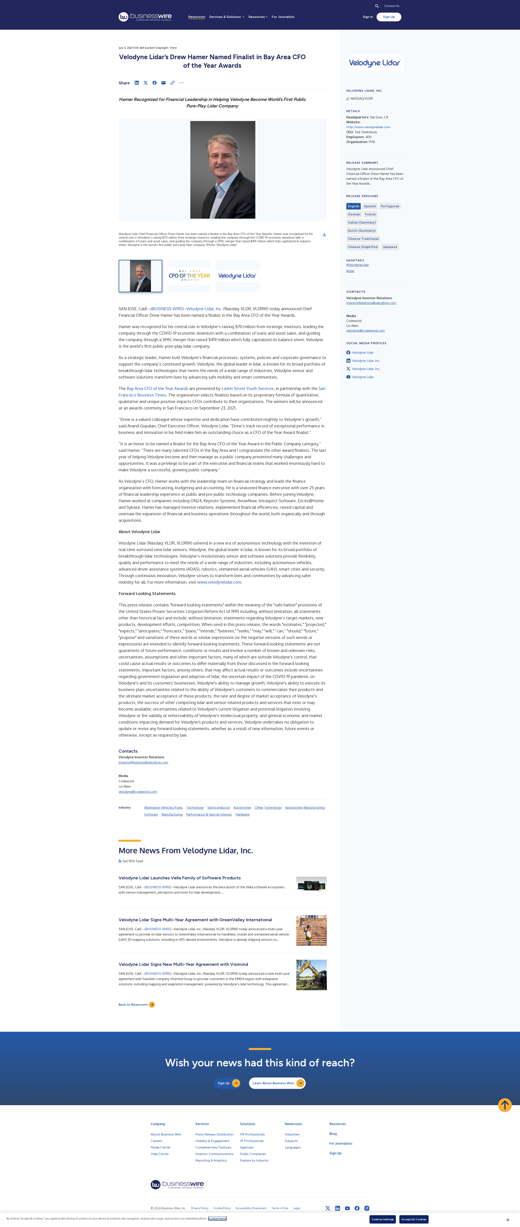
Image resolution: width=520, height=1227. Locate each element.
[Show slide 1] (140, 276)
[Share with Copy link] (172, 83)
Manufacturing (172, 814)
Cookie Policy (217, 1218)
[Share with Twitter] (145, 83)
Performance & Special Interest (209, 814)
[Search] (377, 6)
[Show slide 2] (189, 276)
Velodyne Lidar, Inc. (204, 308)
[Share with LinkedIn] (136, 83)
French (370, 214)
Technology (195, 808)
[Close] (508, 1220)
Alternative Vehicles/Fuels (163, 808)
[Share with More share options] (181, 83)
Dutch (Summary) (361, 231)
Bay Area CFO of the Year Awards (157, 388)
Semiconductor (218, 808)
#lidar (350, 271)
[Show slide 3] (237, 276)
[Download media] (324, 234)
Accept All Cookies (414, 1219)
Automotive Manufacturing (305, 808)
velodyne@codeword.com (138, 792)
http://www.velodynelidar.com (368, 127)
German (354, 214)
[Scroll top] (505, 1105)
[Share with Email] (163, 83)
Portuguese (390, 206)
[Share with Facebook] (154, 83)
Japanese (390, 247)
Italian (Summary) (362, 222)
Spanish (370, 206)
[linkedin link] (337, 1208)
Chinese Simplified (363, 247)
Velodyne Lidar (363, 352)
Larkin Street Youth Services (248, 388)
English (353, 206)
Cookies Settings (383, 1219)
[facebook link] (357, 1208)
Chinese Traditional (363, 239)
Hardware (242, 814)
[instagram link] (366, 1208)
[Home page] (145, 17)
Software (151, 814)
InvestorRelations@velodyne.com (143, 762)
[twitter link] (327, 1208)
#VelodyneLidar (357, 265)
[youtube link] (347, 1208)
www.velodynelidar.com (219, 582)
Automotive (242, 808)
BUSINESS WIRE (167, 308)
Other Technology (268, 808)
